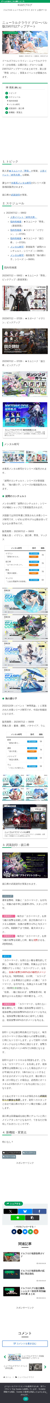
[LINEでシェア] (18, 1217)
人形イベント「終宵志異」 (23, 217)
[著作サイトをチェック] (14, 1231)
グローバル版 (10, 1157)
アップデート (30, 1153)
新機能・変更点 (15, 112)
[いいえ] (46, 1393)
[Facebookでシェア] (39, 1211)
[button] (32, 1217)
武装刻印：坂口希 (16, 108)
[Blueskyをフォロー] (25, 1231)
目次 (11, 87)
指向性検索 (13, 101)
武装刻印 (15, 195)
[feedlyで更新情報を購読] (30, 1231)
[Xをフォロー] (19, 1231)
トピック (13, 93)
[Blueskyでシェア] (25, 1211)
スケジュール (14, 97)
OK (25, 1399)
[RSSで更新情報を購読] (35, 1231)
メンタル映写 (14, 104)
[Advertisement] (25, 138)
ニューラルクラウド (12, 1153)
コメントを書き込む (26, 1343)
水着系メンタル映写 (21, 183)
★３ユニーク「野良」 (20, 171)
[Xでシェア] (11, 1211)
